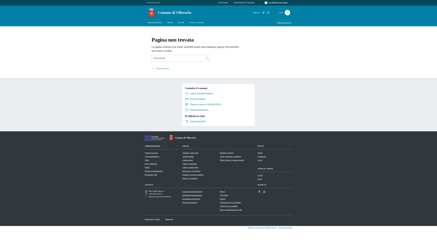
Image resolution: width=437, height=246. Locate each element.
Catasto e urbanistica (189, 164)
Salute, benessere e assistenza (230, 157)
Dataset (222, 199)
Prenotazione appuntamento (192, 195)
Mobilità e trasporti (226, 153)
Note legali (224, 195)
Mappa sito (169, 219)
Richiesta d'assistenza (190, 203)
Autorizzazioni (187, 160)
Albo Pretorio (223, 3)
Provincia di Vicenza (153, 3)
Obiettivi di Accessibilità (228, 206)
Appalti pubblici (188, 157)
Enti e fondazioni (151, 164)
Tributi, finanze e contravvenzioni (232, 160)
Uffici (147, 160)
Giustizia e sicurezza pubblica (193, 175)
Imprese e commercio (190, 178)
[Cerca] (207, 58)
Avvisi (259, 160)
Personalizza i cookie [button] (152, 219)
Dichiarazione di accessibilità (230, 203)
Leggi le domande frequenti (192, 192)
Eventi (259, 179)
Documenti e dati (151, 175)
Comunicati (261, 157)
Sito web (251, 227)
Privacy (222, 192)
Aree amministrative (152, 157)
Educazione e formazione (191, 171)
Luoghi (260, 175)
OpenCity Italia (270, 227)
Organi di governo (151, 153)
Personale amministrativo (154, 171)
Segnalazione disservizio (191, 199)
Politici (147, 167)
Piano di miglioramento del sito (231, 210)
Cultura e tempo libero (190, 167)
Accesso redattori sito (285, 227)
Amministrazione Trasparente (243, 3)
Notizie (260, 153)
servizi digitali (259, 227)
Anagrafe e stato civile (190, 153)
